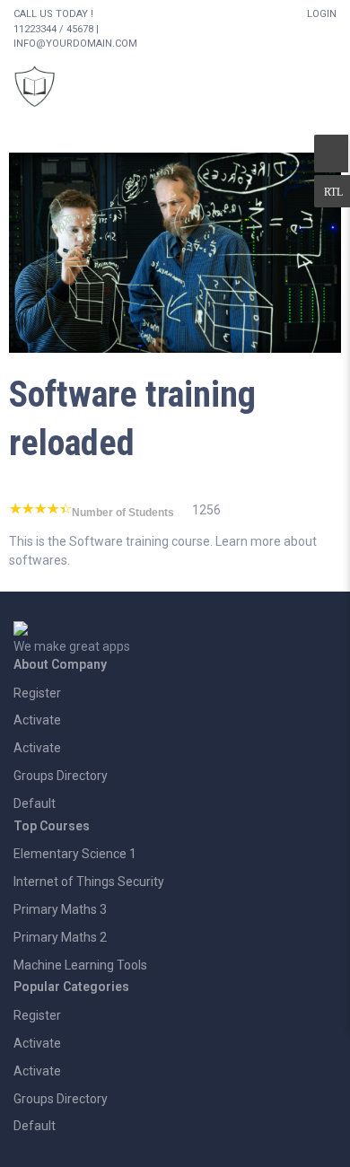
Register (37, 693)
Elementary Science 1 (74, 854)
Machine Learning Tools (80, 965)
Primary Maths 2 (60, 937)
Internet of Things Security (88, 881)
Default (34, 803)
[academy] (175, 251)
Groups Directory (60, 775)
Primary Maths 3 (60, 909)
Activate (37, 720)
